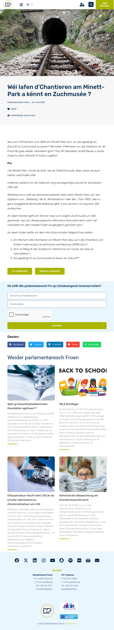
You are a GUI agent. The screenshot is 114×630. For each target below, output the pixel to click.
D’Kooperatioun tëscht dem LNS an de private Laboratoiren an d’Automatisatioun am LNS (30, 500)
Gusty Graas (29, 115)
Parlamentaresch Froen (18, 102)
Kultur (14, 109)
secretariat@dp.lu (44, 589)
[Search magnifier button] (91, 4)
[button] (16, 344)
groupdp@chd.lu (69, 589)
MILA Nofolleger (69, 404)
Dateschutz (71, 623)
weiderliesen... (13, 444)
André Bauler (17, 115)
